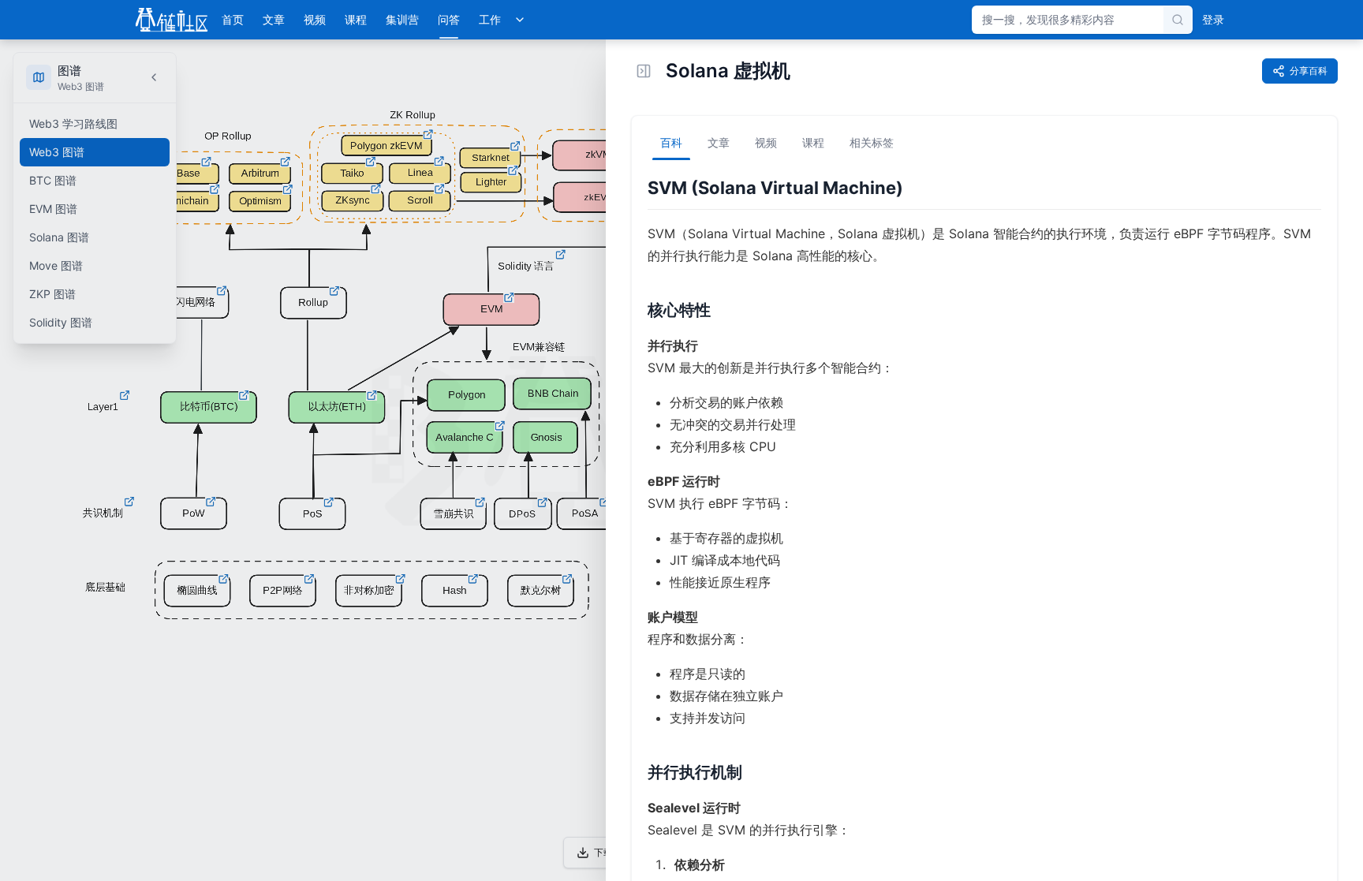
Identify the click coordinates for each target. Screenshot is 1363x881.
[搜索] (1177, 19)
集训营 (402, 19)
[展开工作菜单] (520, 19)
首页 (233, 19)
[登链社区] (171, 20)
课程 (356, 19)
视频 (315, 19)
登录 (1213, 19)
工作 (490, 19)
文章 (274, 19)
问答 (449, 19)
